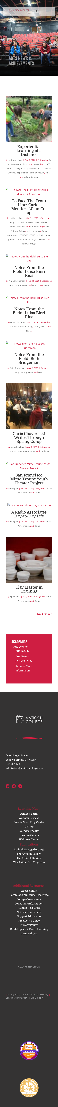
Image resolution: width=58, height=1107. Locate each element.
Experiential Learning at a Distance (29, 151)
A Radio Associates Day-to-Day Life (29, 514)
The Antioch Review (29, 858)
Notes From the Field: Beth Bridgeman (29, 359)
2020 (47, 164)
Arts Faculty (22, 650)
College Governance (29, 899)
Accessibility (29, 890)
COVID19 (12, 172)
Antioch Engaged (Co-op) (29, 849)
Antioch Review (29, 818)
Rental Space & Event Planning (29, 929)
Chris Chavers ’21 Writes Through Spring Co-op (29, 437)
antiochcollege (16, 160)
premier (12, 239)
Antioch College (14, 168)
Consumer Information (29, 903)
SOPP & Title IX (36, 997)
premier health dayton (27, 239)
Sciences (44, 222)
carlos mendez (33, 231)
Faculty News (20, 285)
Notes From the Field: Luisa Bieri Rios (29, 271)
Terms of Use (29, 933)
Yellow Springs (31, 177)
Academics (19, 641)
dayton (42, 235)
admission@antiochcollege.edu (24, 768)
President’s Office (29, 920)
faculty (41, 172)
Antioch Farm (29, 813)
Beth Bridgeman (17, 368)
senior (42, 239)
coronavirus (35, 168)
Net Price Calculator (29, 912)
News (36, 164)
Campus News (15, 451)
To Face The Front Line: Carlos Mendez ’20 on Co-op (29, 207)
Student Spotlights (16, 226)
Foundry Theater (29, 831)
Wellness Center (29, 839)
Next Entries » (44, 613)
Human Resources (29, 907)
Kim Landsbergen (17, 281)
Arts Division (21, 646)
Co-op (25, 168)
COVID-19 (46, 168)
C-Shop (29, 826)
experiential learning (27, 172)
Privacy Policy (29, 925)
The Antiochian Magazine (29, 862)
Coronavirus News (19, 164)
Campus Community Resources (29, 895)
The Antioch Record (29, 853)
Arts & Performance (16, 326)
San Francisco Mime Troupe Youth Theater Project (29, 479)
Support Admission (29, 916)
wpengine (13, 488)
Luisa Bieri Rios (17, 322)
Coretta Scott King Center (29, 822)
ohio (47, 172)
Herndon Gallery (29, 835)
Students (34, 226)
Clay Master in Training (29, 589)
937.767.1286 (13, 764)
